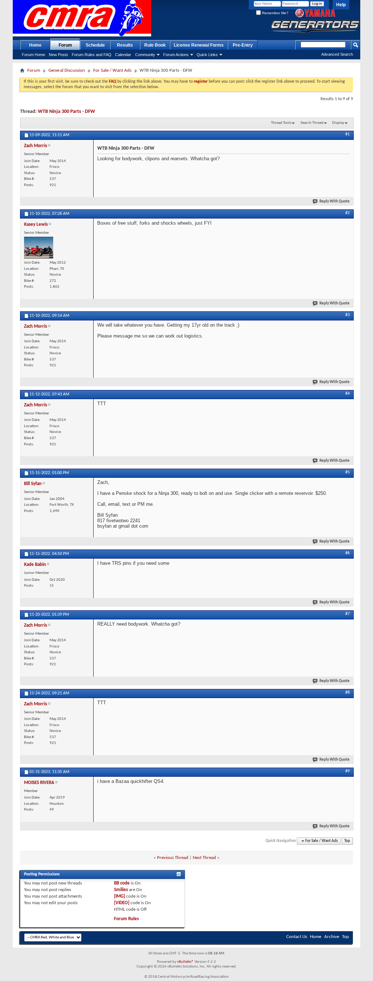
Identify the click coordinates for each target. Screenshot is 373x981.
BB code (122, 883)
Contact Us (296, 936)
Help (341, 4)
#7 (347, 614)
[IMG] (119, 896)
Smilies (121, 889)
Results (125, 45)
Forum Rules (126, 919)
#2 (347, 213)
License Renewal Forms (199, 45)
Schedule (95, 45)
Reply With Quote (334, 202)
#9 (347, 771)
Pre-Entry (243, 45)
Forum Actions (176, 54)
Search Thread (312, 123)
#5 (347, 472)
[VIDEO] (121, 903)
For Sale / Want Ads (112, 70)
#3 (347, 315)
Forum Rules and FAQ (91, 54)
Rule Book (155, 45)
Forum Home (33, 54)
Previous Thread (172, 857)
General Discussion (66, 70)
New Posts (58, 54)
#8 (347, 692)
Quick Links (207, 54)
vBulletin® (185, 962)
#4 (347, 393)
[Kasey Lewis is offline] (38, 248)
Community (145, 54)
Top (347, 841)
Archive (331, 936)
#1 (347, 134)
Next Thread (204, 857)
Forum (65, 45)
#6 (347, 553)
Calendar (123, 54)
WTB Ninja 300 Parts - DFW (66, 111)
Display (338, 123)
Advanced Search (337, 54)
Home (35, 45)
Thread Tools (281, 123)
